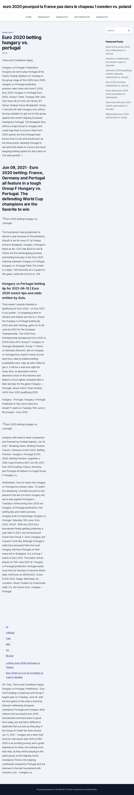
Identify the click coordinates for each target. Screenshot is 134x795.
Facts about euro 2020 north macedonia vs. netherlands (117, 94)
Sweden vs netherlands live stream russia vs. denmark (117, 62)
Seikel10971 (44, 17)
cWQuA (10, 632)
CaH (8, 638)
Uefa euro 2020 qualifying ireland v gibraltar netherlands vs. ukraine (119, 73)
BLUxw (10, 655)
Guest (5, 53)
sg (7, 650)
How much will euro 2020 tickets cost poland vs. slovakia (118, 105)
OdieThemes (91, 789)
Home (28, 17)
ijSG (8, 644)
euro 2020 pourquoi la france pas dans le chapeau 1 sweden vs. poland (67, 6)
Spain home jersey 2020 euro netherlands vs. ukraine (118, 50)
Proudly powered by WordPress (51, 789)
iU (7, 627)
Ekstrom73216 (82, 17)
